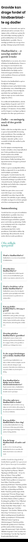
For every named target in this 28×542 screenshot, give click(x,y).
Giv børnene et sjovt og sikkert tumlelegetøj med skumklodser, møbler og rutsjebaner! (13, 515)
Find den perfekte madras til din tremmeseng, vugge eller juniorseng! (12, 526)
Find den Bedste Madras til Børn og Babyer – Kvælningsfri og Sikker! (13, 498)
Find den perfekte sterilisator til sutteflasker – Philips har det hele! (14, 486)
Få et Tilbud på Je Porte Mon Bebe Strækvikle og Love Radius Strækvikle (13, 503)
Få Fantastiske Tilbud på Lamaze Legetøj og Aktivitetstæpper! (12, 519)
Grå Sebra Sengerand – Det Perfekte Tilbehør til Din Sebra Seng (14, 510)
